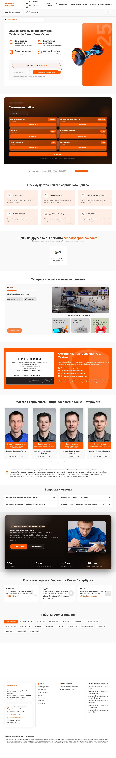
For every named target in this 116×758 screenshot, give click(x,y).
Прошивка (13, 131)
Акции (85, 4)
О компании (63, 4)
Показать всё (58, 154)
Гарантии (92, 4)
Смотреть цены (36, 546)
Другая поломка (82, 171)
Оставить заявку (19, 546)
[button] (54, 462)
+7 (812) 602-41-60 (32, 2)
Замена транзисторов (67, 131)
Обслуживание (65, 142)
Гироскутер (33, 12)
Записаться (32, 124)
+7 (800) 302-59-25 (32, 6)
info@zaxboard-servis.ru (88, 596)
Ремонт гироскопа (16, 142)
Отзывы (101, 4)
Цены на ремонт (75, 4)
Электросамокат (14, 12)
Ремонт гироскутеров (67, 689)
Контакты (108, 4)
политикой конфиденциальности (37, 76)
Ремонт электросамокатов (69, 687)
